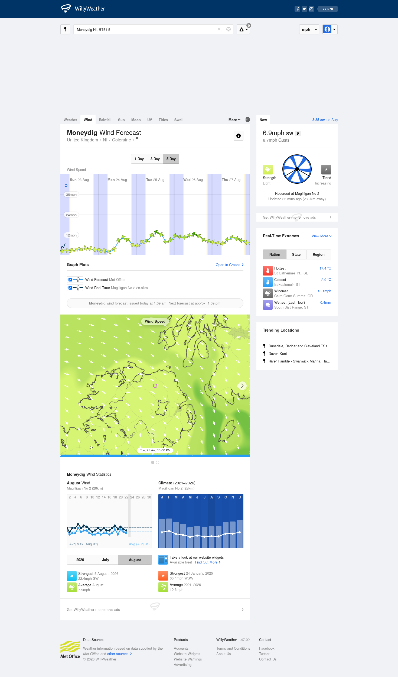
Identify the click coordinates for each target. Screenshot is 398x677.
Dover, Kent (278, 353)
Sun (121, 119)
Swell (179, 119)
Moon (136, 119)
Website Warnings (188, 659)
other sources (118, 653)
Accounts (181, 648)
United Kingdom (82, 140)
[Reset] (219, 29)
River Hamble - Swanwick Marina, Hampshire (301, 361)
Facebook (267, 648)
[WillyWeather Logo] (85, 9)
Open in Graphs (228, 264)
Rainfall (105, 119)
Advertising (182, 664)
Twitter (264, 653)
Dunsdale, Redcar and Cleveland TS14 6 (300, 345)
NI (105, 140)
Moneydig (137, 139)
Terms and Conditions (233, 648)
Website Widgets (187, 653)
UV (149, 119)
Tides (163, 119)
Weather (70, 119)
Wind (88, 119)
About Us (223, 653)
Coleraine (121, 140)
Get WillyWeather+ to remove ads (289, 217)
